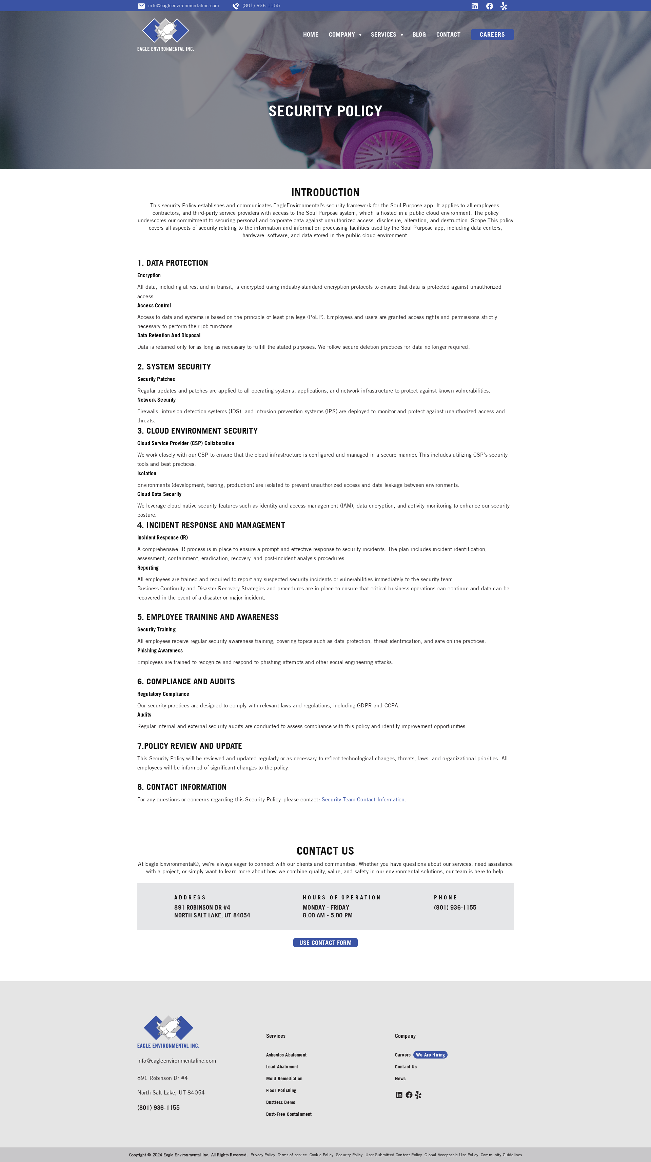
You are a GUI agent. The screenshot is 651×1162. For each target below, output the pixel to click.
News (400, 1078)
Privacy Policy (263, 1154)
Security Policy (349, 1154)
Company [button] (342, 34)
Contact (448, 34)
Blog (419, 34)
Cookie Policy (321, 1154)
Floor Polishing (281, 1090)
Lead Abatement (282, 1067)
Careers (492, 34)
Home (310, 34)
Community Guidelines (501, 1154)
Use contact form (325, 943)
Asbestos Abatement (286, 1055)
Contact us (406, 1067)
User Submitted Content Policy (394, 1154)
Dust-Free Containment (289, 1114)
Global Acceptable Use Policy (451, 1154)
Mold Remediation (284, 1078)
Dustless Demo (280, 1102)
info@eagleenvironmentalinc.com (176, 1060)
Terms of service (292, 1154)
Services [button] (383, 34)
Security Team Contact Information (363, 799)
